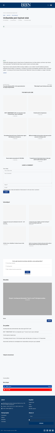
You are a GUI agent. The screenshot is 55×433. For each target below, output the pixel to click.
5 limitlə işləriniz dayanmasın (40, 112)
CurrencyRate (6, 378)
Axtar (4, 318)
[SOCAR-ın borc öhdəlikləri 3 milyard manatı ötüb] (14, 234)
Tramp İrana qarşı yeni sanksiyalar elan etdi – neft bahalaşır (14, 222)
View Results (27, 274)
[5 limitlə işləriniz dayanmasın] (40, 103)
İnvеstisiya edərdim (11, 263)
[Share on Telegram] (30, 81)
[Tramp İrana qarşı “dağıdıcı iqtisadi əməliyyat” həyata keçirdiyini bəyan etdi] (40, 212)
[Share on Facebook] (15, 81)
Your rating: (5, 168)
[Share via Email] (33, 81)
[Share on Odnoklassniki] (24, 81)
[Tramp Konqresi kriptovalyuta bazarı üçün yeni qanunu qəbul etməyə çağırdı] (40, 148)
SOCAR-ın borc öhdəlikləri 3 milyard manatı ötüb (13, 243)
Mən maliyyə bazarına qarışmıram (14, 269)
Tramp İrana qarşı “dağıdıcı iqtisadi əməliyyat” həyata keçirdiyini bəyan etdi (39, 222)
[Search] (48, 5)
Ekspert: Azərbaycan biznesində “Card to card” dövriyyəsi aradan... (27, 298)
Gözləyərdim (9, 266)
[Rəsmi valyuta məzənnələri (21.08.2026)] (15, 148)
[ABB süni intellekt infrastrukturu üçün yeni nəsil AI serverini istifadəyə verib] (40, 126)
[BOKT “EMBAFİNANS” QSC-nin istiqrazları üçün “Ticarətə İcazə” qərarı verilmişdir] (15, 103)
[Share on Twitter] (18, 81)
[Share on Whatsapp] (27, 81)
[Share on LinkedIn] (21, 81)
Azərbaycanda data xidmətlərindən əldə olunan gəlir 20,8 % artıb (17, 328)
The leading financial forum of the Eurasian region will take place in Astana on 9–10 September (24, 338)
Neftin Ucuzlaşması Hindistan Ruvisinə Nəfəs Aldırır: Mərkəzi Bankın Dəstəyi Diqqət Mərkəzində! (40, 244)
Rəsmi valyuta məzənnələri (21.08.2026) (15, 158)
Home (4, 12)
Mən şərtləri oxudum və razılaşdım (37, 419)
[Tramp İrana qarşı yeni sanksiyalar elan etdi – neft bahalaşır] (14, 212)
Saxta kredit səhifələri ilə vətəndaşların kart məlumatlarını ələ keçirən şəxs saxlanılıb (21, 341)
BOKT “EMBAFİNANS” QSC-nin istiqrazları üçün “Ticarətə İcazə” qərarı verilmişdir (21, 332)
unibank (5, 72)
